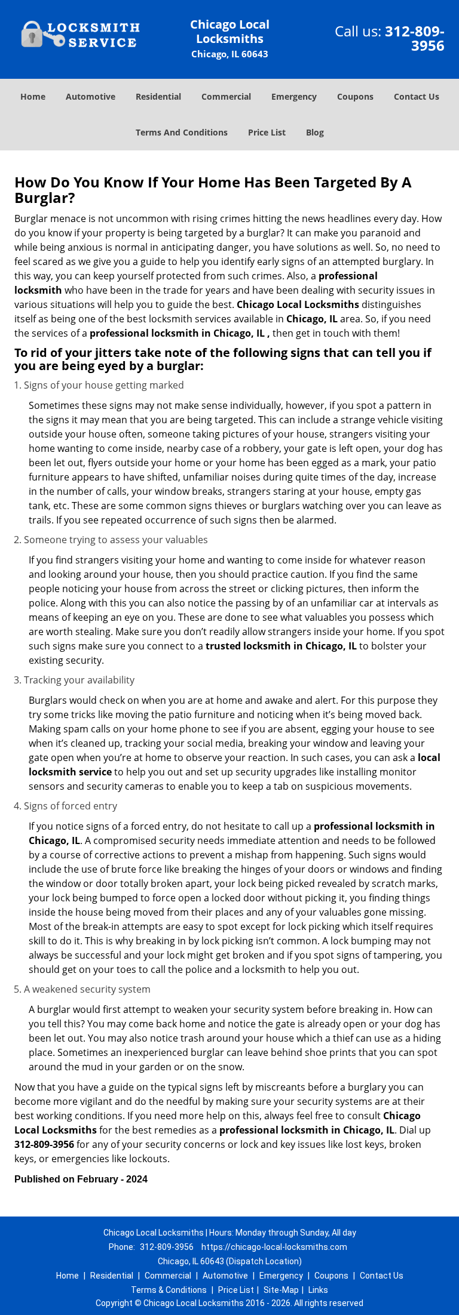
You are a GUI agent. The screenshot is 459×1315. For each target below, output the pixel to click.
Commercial (226, 96)
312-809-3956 (415, 38)
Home (32, 96)
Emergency (294, 96)
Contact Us (416, 96)
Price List (267, 132)
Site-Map (281, 1290)
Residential (158, 96)
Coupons (355, 96)
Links (318, 1290)
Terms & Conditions (169, 1290)
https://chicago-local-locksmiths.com (274, 1247)
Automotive (90, 96)
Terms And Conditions (182, 132)
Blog (315, 132)
